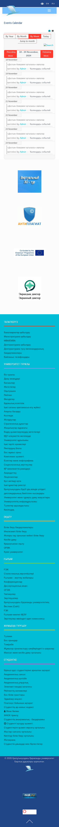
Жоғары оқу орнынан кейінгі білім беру (24, 535)
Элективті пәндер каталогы (18, 686)
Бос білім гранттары (14, 694)
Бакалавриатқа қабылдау (17, 332)
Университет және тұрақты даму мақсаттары (27, 497)
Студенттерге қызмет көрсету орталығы (24, 727)
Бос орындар (10, 640)
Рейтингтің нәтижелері (15, 690)
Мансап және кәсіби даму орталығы (22, 652)
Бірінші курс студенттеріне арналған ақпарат (27, 670)
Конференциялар (13, 581)
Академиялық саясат (14, 674)
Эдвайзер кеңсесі (13, 699)
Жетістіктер (10, 387)
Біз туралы (9, 374)
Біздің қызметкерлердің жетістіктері (22, 432)
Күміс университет (13, 552)
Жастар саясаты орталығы (17, 731)
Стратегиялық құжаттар (16, 423)
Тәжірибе (9, 644)
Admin (23, 68)
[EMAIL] (53, 31)
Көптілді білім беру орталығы (19, 735)
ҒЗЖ (6, 569)
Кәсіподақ (9, 509)
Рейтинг (8, 395)
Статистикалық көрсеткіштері (19, 573)
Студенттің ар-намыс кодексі (19, 707)
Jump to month (27, 41)
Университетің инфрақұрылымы (20, 501)
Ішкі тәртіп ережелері (15, 444)
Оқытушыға (10, 391)
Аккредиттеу (10, 473)
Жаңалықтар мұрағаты (15, 427)
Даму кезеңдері (12, 378)
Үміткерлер (9, 594)
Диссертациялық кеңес (16, 586)
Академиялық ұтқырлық (16, 682)
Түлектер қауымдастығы (16, 505)
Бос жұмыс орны (12, 452)
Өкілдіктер (9, 399)
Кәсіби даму (10, 539)
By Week (34, 36)
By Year (9, 36)
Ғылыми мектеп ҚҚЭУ (15, 614)
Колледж (8, 415)
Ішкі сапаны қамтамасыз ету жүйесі (22, 407)
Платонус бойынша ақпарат (18, 703)
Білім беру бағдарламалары (18, 527)
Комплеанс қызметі (14, 456)
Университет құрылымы (16, 440)
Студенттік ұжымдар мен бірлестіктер (23, 744)
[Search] (48, 45)
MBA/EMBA (9, 340)
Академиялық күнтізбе (15, 678)
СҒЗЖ (7, 590)
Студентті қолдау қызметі (19, 723)
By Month (22, 36)
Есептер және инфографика (18, 460)
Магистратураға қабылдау (17, 336)
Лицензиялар (11, 477)
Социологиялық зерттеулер (18, 464)
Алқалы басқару (12, 411)
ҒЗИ (6, 610)
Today (46, 36)
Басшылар (9, 382)
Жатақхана (9, 740)
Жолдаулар (10, 419)
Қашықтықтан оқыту (14, 543)
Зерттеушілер (11, 598)
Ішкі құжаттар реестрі (15, 485)
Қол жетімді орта (12, 481)
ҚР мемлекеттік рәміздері (17, 468)
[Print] (49, 31)
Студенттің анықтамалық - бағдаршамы (24, 719)
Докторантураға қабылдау (17, 344)
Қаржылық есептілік (14, 403)
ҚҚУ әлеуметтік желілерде (17, 436)
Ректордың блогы (13, 448)
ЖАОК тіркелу (11, 715)
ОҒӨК (7, 547)
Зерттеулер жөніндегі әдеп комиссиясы (24, 618)
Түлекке (8, 636)
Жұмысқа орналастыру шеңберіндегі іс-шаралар (29, 648)
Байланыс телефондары (16, 357)
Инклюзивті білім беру (15, 531)
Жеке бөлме (12, 711)
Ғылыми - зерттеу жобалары (18, 577)
